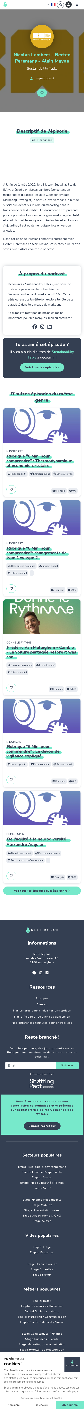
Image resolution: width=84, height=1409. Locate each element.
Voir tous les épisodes (42, 367)
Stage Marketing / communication (42, 1344)
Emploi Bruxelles (42, 1252)
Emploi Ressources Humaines (42, 1306)
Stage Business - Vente (42, 1339)
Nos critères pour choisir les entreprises (42, 1010)
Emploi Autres (42, 1177)
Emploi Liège (42, 1247)
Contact (42, 1004)
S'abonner (67, 1065)
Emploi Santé (42, 1188)
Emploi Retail (42, 1301)
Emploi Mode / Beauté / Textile (42, 1183)
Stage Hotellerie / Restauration (42, 1350)
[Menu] (77, 5)
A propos (42, 998)
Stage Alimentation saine (42, 1210)
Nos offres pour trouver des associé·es (42, 1017)
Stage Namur (42, 1275)
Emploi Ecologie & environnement (42, 1167)
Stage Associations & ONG (42, 1216)
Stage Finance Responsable (42, 1200)
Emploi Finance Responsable (42, 1172)
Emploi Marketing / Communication (42, 1317)
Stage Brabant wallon (42, 1264)
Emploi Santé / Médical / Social (42, 1322)
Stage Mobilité (42, 1205)
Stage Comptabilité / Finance (42, 1334)
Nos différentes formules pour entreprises (42, 1023)
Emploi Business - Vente (42, 1311)
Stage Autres (42, 1221)
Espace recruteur (42, 1126)
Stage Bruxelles (42, 1269)
